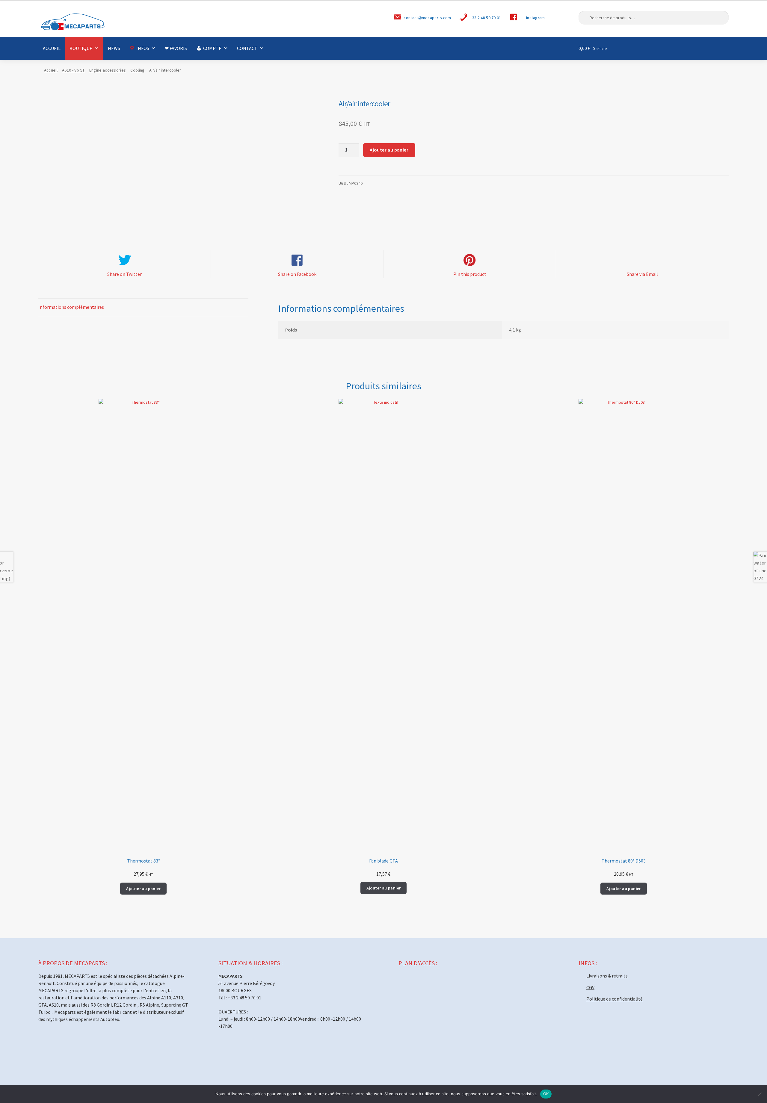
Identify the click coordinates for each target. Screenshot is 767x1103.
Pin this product (469, 274)
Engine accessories (107, 70)
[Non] (760, 1094)
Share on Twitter (124, 274)
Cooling (137, 70)
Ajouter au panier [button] (143, 888)
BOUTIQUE (81, 48)
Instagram (535, 17)
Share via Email (642, 274)
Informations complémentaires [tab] (71, 307)
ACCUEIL (52, 48)
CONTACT (247, 48)
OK (546, 1093)
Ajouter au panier (389, 150)
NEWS (114, 48)
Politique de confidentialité (614, 999)
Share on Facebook (297, 274)
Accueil (51, 70)
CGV (590, 987)
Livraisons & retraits (607, 976)
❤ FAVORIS (176, 48)
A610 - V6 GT (73, 70)
